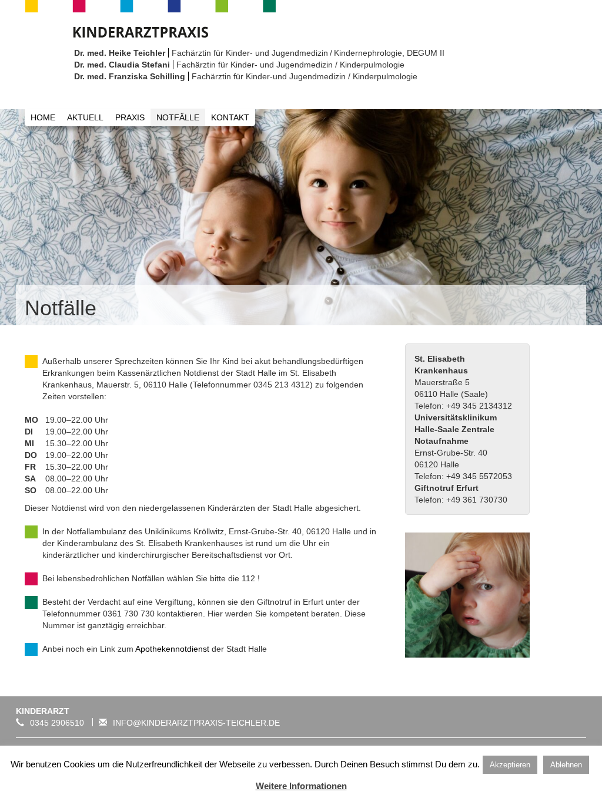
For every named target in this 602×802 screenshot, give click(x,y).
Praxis (130, 117)
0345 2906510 (57, 722)
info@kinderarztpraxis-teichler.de (196, 722)
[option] (301, 217)
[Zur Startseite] (150, 17)
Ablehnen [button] (566, 764)
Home (43, 117)
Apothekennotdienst (171, 648)
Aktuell (85, 117)
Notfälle (177, 117)
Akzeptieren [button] (510, 764)
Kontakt (230, 117)
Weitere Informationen (301, 786)
